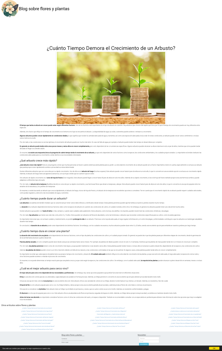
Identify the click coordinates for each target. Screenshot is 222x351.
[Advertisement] (111, 30)
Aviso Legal (65, 342)
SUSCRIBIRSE (144, 344)
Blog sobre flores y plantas (44, 8)
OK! (214, 348)
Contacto (64, 338)
